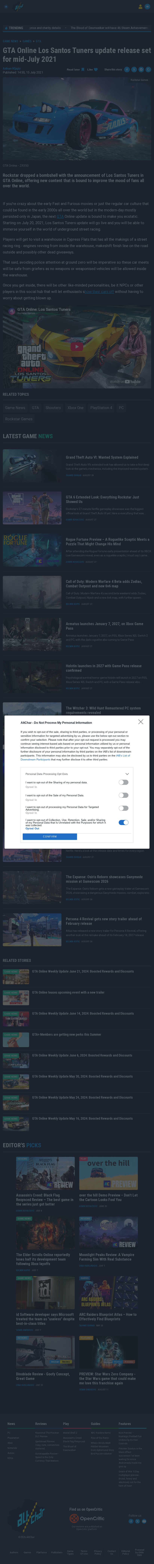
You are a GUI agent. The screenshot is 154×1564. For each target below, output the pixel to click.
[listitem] (77, 774)
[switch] (123, 782)
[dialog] (77, 782)
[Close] (142, 723)
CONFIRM (50, 836)
